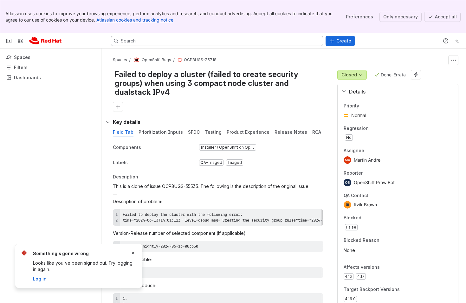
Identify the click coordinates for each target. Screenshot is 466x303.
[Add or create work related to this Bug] (118, 107)
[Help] (446, 41)
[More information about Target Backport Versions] (406, 290)
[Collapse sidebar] (9, 41)
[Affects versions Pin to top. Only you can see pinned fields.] (393, 267)
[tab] (123, 132)
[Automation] (416, 75)
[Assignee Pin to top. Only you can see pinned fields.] (369, 150)
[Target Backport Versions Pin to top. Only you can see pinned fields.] (413, 289)
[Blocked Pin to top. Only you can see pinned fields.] (375, 218)
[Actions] (453, 60)
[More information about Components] (147, 147)
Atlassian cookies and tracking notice (134, 20)
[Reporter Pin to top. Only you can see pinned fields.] (367, 173)
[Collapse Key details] (108, 122)
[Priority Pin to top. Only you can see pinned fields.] (373, 105)
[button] (395, 91)
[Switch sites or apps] (20, 41)
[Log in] (457, 41)
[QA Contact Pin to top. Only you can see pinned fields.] (382, 195)
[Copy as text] (316, 216)
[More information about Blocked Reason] (385, 240)
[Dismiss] (133, 253)
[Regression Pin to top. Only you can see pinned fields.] (373, 128)
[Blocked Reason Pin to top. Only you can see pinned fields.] (393, 240)
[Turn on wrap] (304, 216)
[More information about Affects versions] (386, 267)
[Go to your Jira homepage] (45, 41)
